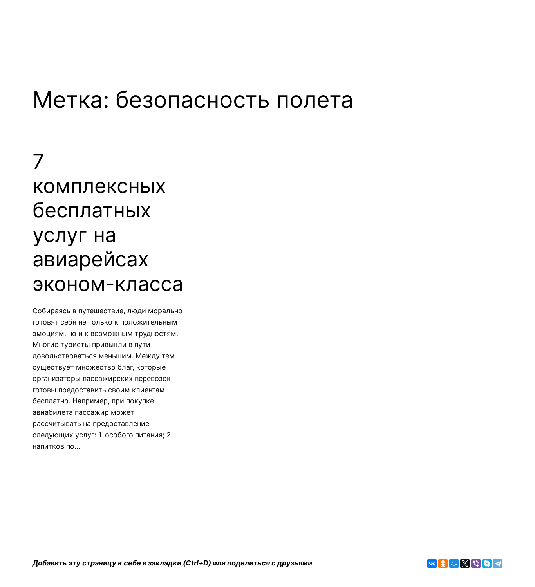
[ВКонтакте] (432, 563)
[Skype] (487, 563)
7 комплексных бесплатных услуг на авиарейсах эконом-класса (108, 223)
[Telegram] (497, 563)
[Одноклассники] (443, 563)
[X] (465, 563)
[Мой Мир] (454, 563)
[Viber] (476, 563)
